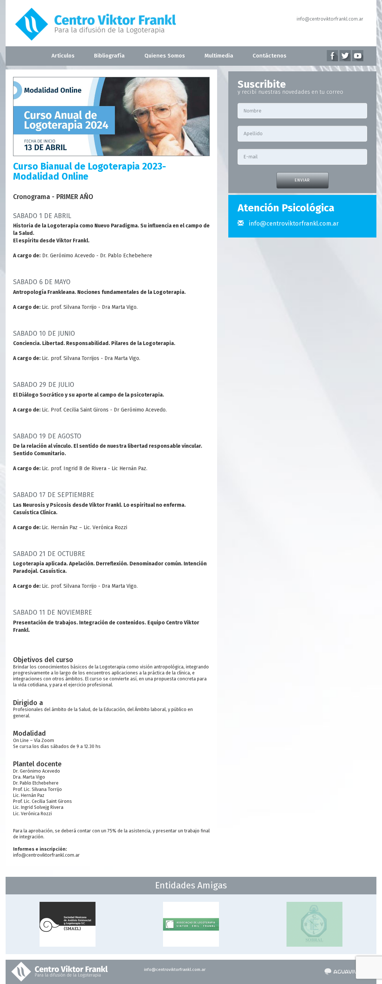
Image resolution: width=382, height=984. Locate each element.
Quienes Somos (164, 55)
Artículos (63, 55)
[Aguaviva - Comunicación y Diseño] (342, 971)
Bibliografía (109, 55)
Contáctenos (269, 55)
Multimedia (218, 55)
